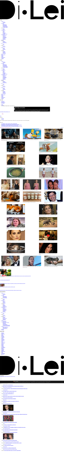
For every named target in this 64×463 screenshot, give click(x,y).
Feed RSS (11, 376)
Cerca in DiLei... (2, 375)
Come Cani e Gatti (5, 328)
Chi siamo (16, 382)
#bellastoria (4, 53)
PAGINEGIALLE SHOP (27, 381)
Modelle (2, 335)
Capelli (2, 342)
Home (2, 104)
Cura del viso (3, 343)
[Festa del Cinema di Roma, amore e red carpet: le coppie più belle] (32, 449)
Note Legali (18, 382)
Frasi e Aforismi (3, 54)
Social (2, 334)
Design (4, 308)
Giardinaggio (4, 310)
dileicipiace (4, 52)
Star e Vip (2, 23)
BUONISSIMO (46, 381)
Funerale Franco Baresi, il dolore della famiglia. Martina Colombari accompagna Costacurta (10, 290)
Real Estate (4, 39)
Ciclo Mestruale (3, 347)
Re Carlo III (2, 103)
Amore (4, 304)
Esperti (2, 55)
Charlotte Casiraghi (5, 27)
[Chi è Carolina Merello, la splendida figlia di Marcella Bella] (32, 428)
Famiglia (2, 344)
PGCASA (31, 381)
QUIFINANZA (43, 381)
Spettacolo (4, 22)
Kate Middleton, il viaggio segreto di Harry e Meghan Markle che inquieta (10, 124)
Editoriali (4, 51)
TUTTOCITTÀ (37, 381)
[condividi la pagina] (14, 108)
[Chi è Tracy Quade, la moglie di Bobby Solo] (32, 392)
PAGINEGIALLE (23, 381)
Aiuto (29, 382)
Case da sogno (4, 35)
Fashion (4, 48)
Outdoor (4, 38)
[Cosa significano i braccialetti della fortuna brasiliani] (32, 418)
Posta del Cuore (5, 42)
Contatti (2, 58)
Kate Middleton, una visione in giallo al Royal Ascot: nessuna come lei (9, 125)
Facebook (2, 118)
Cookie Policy (22, 382)
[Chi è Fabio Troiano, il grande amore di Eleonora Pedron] (32, 436)
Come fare (4, 46)
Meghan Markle (5, 25)
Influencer (2, 333)
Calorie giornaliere (5, 324)
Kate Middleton (5, 24)
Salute (3, 31)
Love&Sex (4, 49)
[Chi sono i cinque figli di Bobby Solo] (32, 402)
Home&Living (3, 34)
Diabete (2, 348)
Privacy (20, 382)
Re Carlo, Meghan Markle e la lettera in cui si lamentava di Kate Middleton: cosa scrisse (11, 126)
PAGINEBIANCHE (33, 381)
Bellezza (4, 29)
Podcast (2, 326)
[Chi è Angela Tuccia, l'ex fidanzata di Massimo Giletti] (32, 446)
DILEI (39, 381)
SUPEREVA (49, 381)
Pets (1, 43)
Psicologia (4, 32)
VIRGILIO (21, 381)
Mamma (4, 41)
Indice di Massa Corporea (6, 322)
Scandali (2, 340)
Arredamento (4, 36)
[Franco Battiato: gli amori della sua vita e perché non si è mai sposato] (32, 408)
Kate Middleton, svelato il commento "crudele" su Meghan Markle (9, 123)
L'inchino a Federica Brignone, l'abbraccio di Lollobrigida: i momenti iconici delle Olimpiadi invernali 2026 (12, 283)
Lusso (2, 341)
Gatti (3, 44)
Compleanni (2, 337)
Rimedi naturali (3, 351)
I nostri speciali (3, 57)
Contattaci (5, 376)
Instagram (2, 119)
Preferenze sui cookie (26, 382)
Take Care (2, 300)
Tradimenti (2, 336)
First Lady (2, 332)
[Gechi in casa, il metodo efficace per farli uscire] (32, 423)
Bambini (2, 345)
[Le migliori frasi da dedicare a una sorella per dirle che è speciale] (32, 441)
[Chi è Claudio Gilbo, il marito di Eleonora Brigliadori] (32, 397)
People (2, 21)
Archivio (14, 376)
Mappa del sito (8, 376)
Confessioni (2, 339)
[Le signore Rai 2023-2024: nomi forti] (32, 444)
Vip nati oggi (3, 101)
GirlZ (2, 47)
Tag (1, 354)
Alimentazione (3, 353)
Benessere (4, 30)
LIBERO (19, 381)
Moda (3, 28)
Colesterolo (2, 349)
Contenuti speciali (2, 376)
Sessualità (4, 33)
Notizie (2, 56)
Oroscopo (2, 329)
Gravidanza (2, 346)
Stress (2, 352)
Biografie (2, 338)
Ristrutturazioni (5, 37)
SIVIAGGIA (41, 381)
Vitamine (2, 350)
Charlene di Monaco (5, 26)
